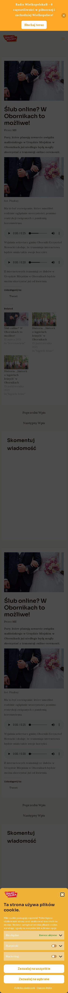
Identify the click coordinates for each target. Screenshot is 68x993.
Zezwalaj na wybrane (34, 979)
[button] (62, 894)
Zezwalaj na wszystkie (34, 969)
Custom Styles (44, 987)
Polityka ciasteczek (24, 987)
